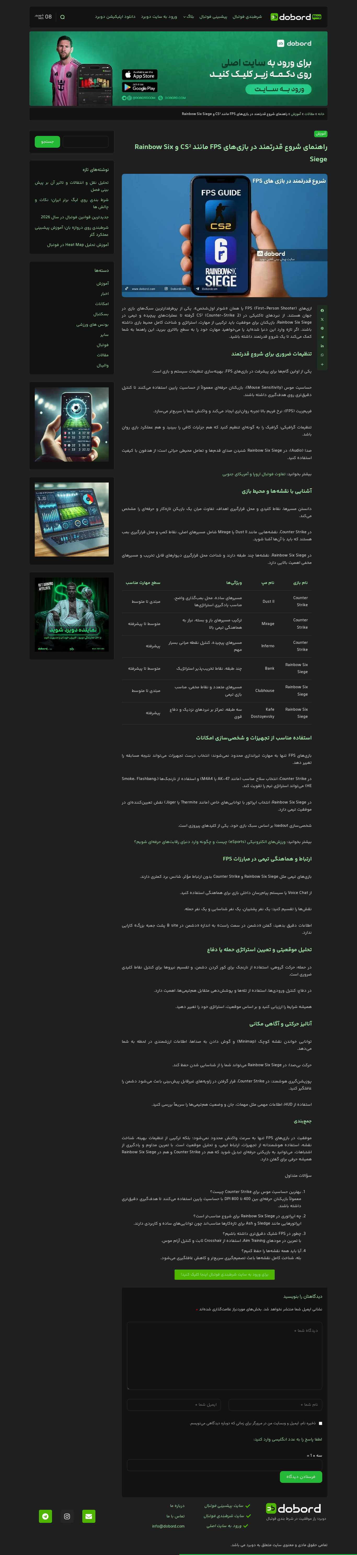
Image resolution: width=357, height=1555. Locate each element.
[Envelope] (88, 1516)
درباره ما (177, 1506)
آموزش (296, 114)
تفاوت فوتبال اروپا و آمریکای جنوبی (254, 474)
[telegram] (322, 337)
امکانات (102, 304)
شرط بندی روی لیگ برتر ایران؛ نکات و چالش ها (72, 203)
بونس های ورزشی (92, 325)
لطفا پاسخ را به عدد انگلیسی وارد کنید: (288, 1439)
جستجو (47, 142)
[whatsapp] (322, 355)
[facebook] (322, 310)
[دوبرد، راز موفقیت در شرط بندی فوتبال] (296, 17)
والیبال (103, 365)
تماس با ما (175, 1516)
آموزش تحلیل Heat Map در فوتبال (78, 245)
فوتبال (103, 345)
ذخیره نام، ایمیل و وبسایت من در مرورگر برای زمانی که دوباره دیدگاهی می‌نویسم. (253, 1423)
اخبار (105, 294)
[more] (322, 364)
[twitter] (322, 319)
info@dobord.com (168, 1526)
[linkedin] (322, 346)
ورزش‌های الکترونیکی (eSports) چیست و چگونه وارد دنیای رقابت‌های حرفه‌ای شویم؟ (210, 842)
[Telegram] (45, 1516)
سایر (104, 335)
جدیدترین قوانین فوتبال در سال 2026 (75, 217)
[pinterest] (322, 328)
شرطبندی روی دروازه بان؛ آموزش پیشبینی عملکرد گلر (72, 231)
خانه (321, 114)
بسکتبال (101, 314)
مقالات (309, 114)
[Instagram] (67, 1516)
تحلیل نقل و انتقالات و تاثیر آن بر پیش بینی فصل (72, 186)
